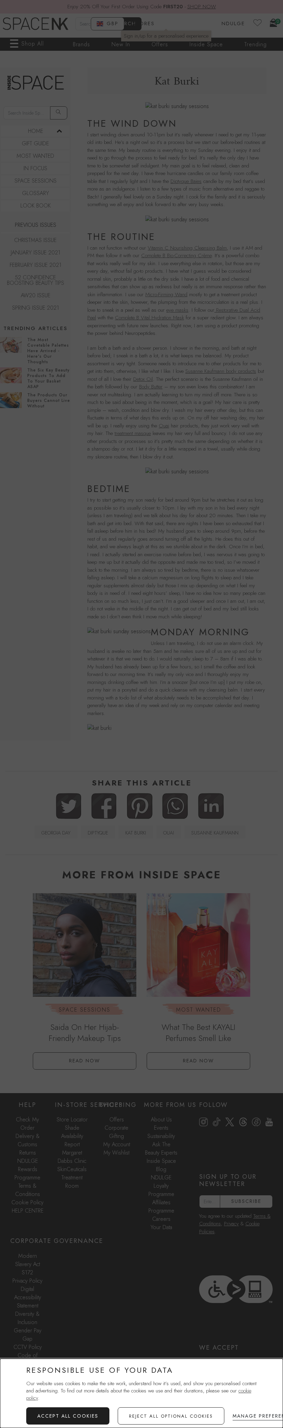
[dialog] (141, 1393)
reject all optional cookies (171, 1416)
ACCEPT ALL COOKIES (67, 1415)
